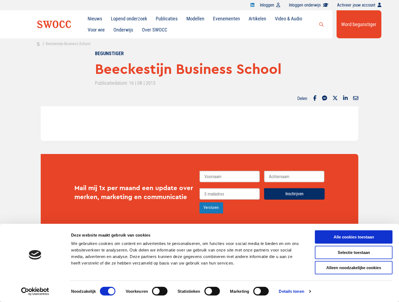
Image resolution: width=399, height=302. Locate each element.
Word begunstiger (358, 24)
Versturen (211, 207)
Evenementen (226, 18)
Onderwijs (123, 30)
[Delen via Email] (355, 98)
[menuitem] (95, 18)
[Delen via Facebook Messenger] (324, 98)
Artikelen (257, 18)
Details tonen (291, 291)
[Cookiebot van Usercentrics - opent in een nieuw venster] (35, 291)
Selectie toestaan (354, 252)
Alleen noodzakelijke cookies (353, 267)
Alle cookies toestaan (354, 237)
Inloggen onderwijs (305, 5)
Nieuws (95, 18)
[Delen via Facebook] (314, 98)
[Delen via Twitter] (335, 98)
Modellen (195, 18)
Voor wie (96, 30)
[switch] (159, 291)
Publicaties (167, 18)
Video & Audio (288, 18)
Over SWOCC (154, 30)
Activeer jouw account (356, 5)
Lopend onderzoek (129, 18)
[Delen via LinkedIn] (345, 98)
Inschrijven (294, 193)
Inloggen (267, 5)
